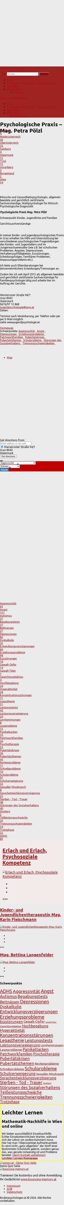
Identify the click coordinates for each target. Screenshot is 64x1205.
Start (10, 80)
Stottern (47, 1083)
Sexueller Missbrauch (50, 1074)
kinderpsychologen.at (13, 68)
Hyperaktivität (12, 1030)
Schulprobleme (41, 1068)
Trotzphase (9, 1102)
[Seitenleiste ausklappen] (1, 460)
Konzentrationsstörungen (26, 1035)
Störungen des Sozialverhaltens (30, 1087)
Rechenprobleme (47, 1063)
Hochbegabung (35, 1026)
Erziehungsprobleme (22, 1016)
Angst (47, 991)
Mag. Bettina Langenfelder (26, 954)
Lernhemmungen (52, 1045)
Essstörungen (11, 1022)
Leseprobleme (11, 1050)
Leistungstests (39, 1040)
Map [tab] (9, 357)
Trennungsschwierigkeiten (26, 1097)
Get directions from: (12, 440)
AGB (9, 1188)
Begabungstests (33, 996)
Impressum (13, 1185)
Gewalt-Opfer (34, 1022)
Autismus (8, 996)
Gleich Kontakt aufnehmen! (29, 1155)
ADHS (6, 991)
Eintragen (19, 92)
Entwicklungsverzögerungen (29, 1011)
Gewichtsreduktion (10, 1026)
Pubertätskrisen (15, 1058)
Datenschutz (14, 1191)
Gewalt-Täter (50, 1022)
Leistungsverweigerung (20, 1045)
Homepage (6, 328)
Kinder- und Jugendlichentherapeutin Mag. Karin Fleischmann (30, 915)
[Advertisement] (32, 32)
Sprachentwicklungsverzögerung (28, 1078)
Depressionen (34, 1001)
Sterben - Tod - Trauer (21, 1082)
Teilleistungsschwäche (21, 1092)
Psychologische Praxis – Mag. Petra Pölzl (31, 83)
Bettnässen (9, 1002)
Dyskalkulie (11, 1006)
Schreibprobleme (12, 1069)
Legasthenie (12, 1040)
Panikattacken (36, 1049)
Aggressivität (26, 991)
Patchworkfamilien (16, 1054)
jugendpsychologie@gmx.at (17, 307)
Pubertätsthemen (17, 1063)
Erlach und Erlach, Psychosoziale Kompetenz (25, 856)
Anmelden (13, 86)
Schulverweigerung (17, 1073)
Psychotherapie (46, 1054)
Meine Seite (14, 89)
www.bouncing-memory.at (38, 1179)
